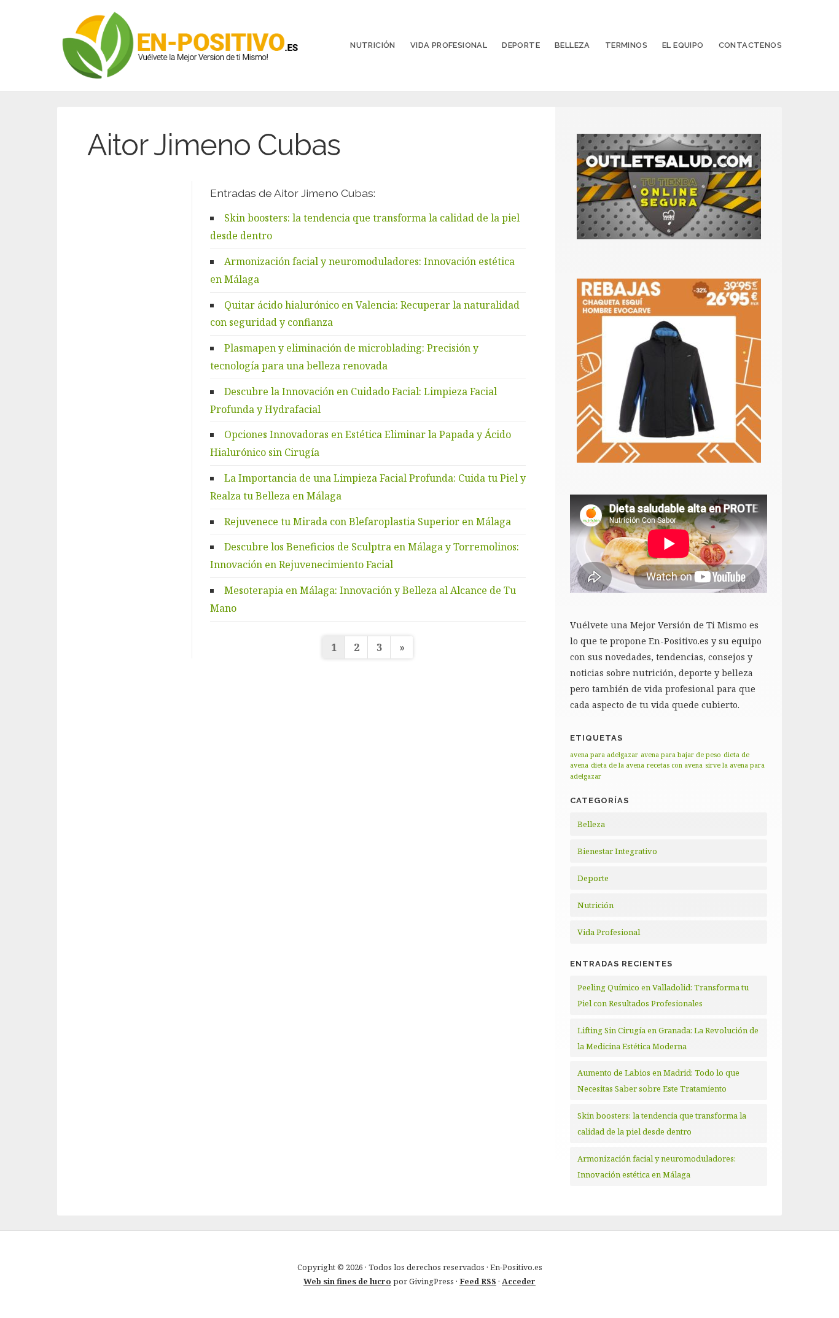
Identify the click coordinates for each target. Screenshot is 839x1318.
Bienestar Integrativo (617, 851)
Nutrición (373, 45)
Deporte (521, 45)
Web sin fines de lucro (347, 1281)
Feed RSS (477, 1281)
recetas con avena (675, 765)
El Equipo (683, 45)
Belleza (572, 45)
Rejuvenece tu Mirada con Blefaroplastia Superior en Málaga (367, 521)
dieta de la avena (617, 765)
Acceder (519, 1281)
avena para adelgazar (604, 754)
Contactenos (750, 45)
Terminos (626, 45)
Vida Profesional (448, 45)
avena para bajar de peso (681, 754)
